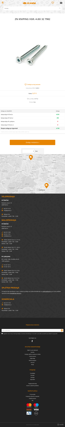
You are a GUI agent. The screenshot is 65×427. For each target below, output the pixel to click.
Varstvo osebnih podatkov (32, 385)
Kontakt (32, 375)
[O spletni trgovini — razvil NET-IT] (60, 425)
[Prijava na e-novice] (61, 330)
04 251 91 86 (7, 232)
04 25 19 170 (7, 303)
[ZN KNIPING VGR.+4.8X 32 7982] (32, 53)
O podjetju (32, 373)
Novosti (32, 362)
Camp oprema (32, 356)
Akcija (32, 364)
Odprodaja (32, 358)
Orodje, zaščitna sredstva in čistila (32, 354)
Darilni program (32, 360)
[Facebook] (33, 341)
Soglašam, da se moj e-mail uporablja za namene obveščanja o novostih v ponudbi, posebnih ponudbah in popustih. (30, 333)
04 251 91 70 (7, 208)
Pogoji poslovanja (32, 383)
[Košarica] (61, 3)
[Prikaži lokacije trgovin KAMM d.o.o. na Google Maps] (32, 174)
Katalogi (32, 377)
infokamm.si (7, 210)
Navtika (32, 352)
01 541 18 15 (7, 265)
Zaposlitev (32, 379)
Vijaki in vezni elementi (32, 350)
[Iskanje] (60, 8)
